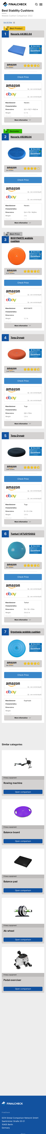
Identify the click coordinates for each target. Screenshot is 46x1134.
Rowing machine (13, 783)
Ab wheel (9, 930)
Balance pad (10, 881)
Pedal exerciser (12, 980)
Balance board (12, 832)
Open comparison (23, 792)
